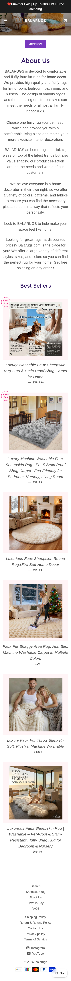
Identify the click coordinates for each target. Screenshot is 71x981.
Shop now (35, 43)
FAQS (35, 908)
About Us (35, 897)
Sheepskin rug (35, 892)
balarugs (35, 20)
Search (35, 886)
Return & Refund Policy (36, 922)
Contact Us (35, 928)
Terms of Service (35, 939)
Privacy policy (35, 934)
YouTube (37, 953)
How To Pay (35, 903)
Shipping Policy (35, 917)
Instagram (37, 948)
